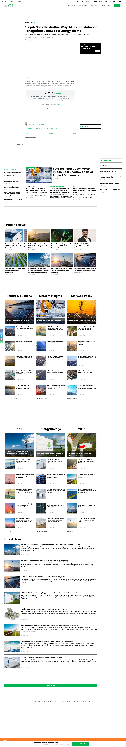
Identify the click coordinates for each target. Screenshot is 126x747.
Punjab (51, 128)
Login (117, 6)
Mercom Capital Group (73, 701)
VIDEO (103, 6)
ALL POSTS (50, 134)
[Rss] (5, 2)
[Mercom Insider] (86, 1)
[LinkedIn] (11, 2)
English (19, 1)
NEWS (78, 1)
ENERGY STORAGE (82, 6)
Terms (89, 701)
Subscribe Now (80, 744)
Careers (62, 701)
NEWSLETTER (108, 1)
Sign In (58, 104)
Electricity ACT (37, 128)
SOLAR (68, 6)
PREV (27, 134)
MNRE (44, 128)
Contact (55, 701)
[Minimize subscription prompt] (123, 742)
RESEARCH (94, 1)
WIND (91, 6)
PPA (47, 128)
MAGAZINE (110, 6)
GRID (73, 6)
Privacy (84, 701)
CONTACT (121, 1)
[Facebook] (2, 2)
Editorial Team (47, 701)
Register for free (50, 108)
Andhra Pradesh (29, 128)
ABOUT (114, 1)
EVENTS (101, 1)
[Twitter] (8, 2)
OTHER (97, 6)
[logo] (7, 5)
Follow (26, 76)
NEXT (73, 134)
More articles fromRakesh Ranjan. (36, 124)
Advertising (38, 701)
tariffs (56, 128)
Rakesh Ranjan (38, 37)
